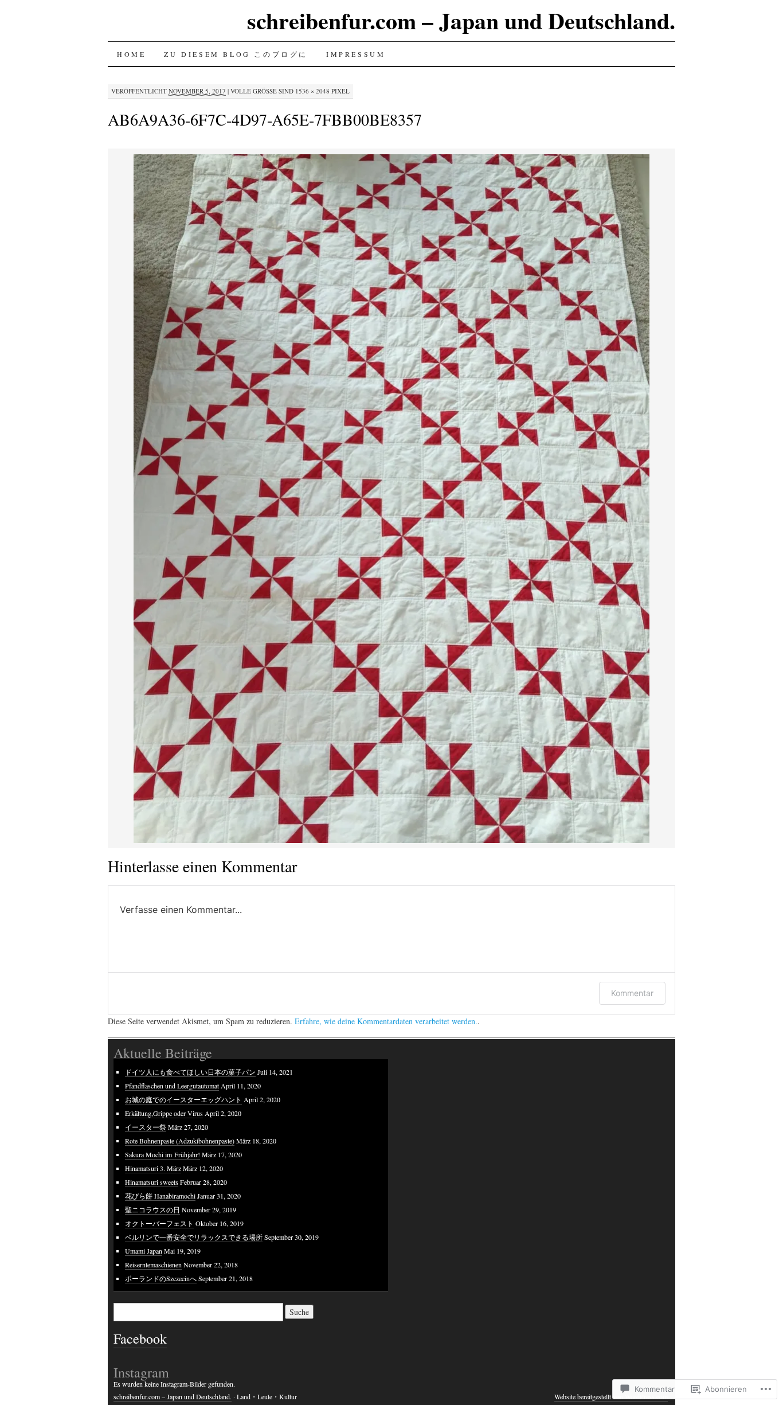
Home (131, 53)
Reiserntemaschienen (153, 1264)
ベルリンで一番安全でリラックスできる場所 (194, 1237)
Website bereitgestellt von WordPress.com (611, 1396)
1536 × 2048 (312, 91)
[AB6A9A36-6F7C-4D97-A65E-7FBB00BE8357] (391, 841)
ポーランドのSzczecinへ (161, 1278)
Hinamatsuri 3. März (153, 1168)
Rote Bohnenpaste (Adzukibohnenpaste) (179, 1140)
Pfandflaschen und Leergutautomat (172, 1085)
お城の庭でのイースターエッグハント (183, 1099)
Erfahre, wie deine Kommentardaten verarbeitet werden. (386, 1021)
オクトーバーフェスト (159, 1223)
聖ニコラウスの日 (152, 1209)
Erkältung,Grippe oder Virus (164, 1113)
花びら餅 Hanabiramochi (160, 1195)
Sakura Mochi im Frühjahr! (162, 1154)
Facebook (140, 1338)
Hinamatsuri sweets (151, 1182)
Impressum (355, 53)
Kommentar (632, 993)
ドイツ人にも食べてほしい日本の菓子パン (190, 1071)
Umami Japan (143, 1250)
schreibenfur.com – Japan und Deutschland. (461, 20)
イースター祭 (145, 1126)
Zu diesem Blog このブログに (236, 53)
